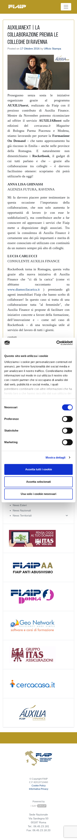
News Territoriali (22, 515)
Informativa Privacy (38, 789)
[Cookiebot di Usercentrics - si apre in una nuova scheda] (56, 342)
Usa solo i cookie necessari (38, 493)
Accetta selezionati (38, 481)
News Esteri (20, 505)
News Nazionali (22, 510)
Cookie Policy (39, 785)
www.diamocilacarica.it (23, 289)
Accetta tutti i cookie (38, 469)
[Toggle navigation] (66, 6)
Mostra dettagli (56, 457)
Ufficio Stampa (52, 48)
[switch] (67, 419)
